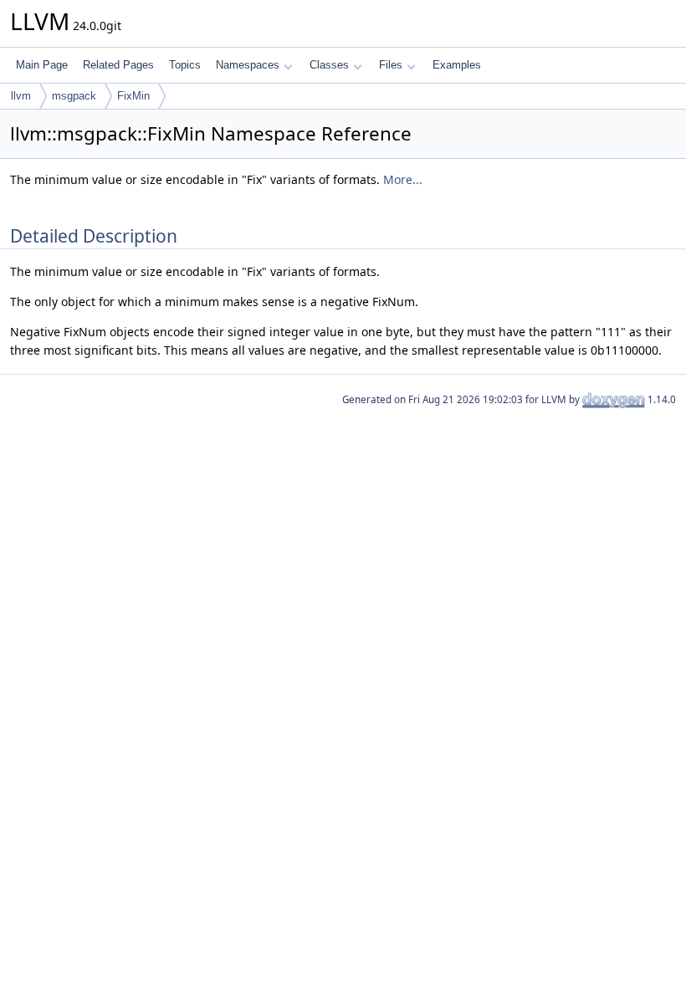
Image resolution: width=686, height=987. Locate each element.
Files (390, 65)
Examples (457, 65)
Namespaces (247, 65)
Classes (329, 65)
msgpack (74, 95)
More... (402, 179)
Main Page (42, 65)
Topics (185, 65)
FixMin (133, 95)
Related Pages (118, 65)
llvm (21, 95)
